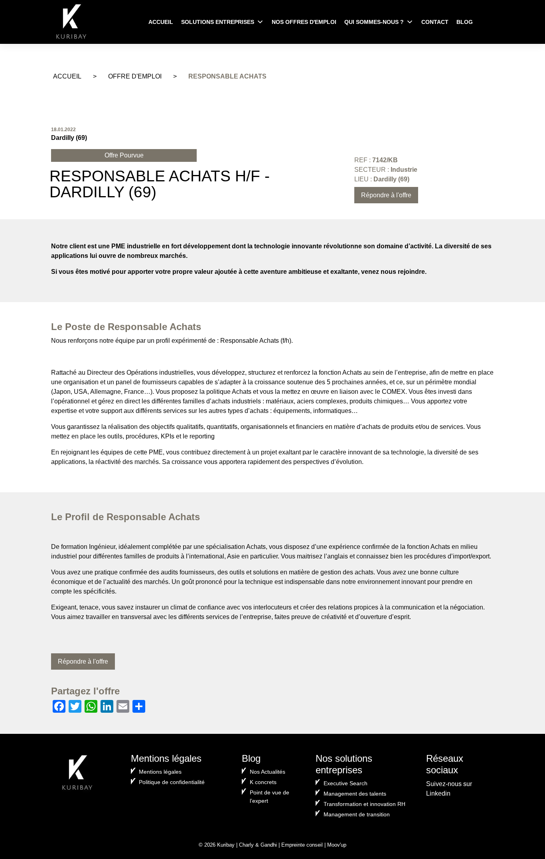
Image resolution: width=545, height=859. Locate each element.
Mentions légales (160, 772)
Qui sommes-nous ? (374, 22)
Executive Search (345, 783)
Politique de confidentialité (172, 782)
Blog (464, 22)
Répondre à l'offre (386, 195)
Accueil (160, 22)
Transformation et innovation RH (364, 804)
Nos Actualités (267, 772)
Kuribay (226, 845)
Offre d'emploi (135, 76)
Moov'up (336, 845)
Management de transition (357, 814)
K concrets (263, 782)
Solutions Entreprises (217, 22)
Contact (434, 22)
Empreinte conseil (302, 845)
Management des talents (355, 793)
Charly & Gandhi (258, 845)
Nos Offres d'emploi (304, 22)
